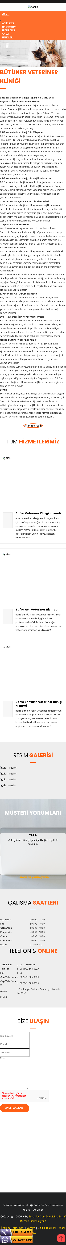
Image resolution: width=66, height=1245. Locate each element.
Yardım (31, 1228)
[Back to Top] (61, 1238)
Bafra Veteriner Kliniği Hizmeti (38, 513)
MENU (5, 14)
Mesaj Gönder (14, 1108)
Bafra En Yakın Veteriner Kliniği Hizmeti (39, 704)
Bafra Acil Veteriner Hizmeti (37, 609)
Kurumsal (18, 1228)
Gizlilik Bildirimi (47, 1228)
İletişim (5, 1228)
